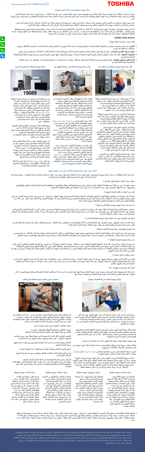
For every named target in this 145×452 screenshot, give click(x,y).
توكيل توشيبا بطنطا (35, 161)
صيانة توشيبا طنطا (43, 112)
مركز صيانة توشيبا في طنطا (63, 121)
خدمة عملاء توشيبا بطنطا (63, 130)
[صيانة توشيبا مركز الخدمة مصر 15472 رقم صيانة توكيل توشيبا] (121, 3)
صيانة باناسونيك (90, 351)
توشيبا (18, 417)
